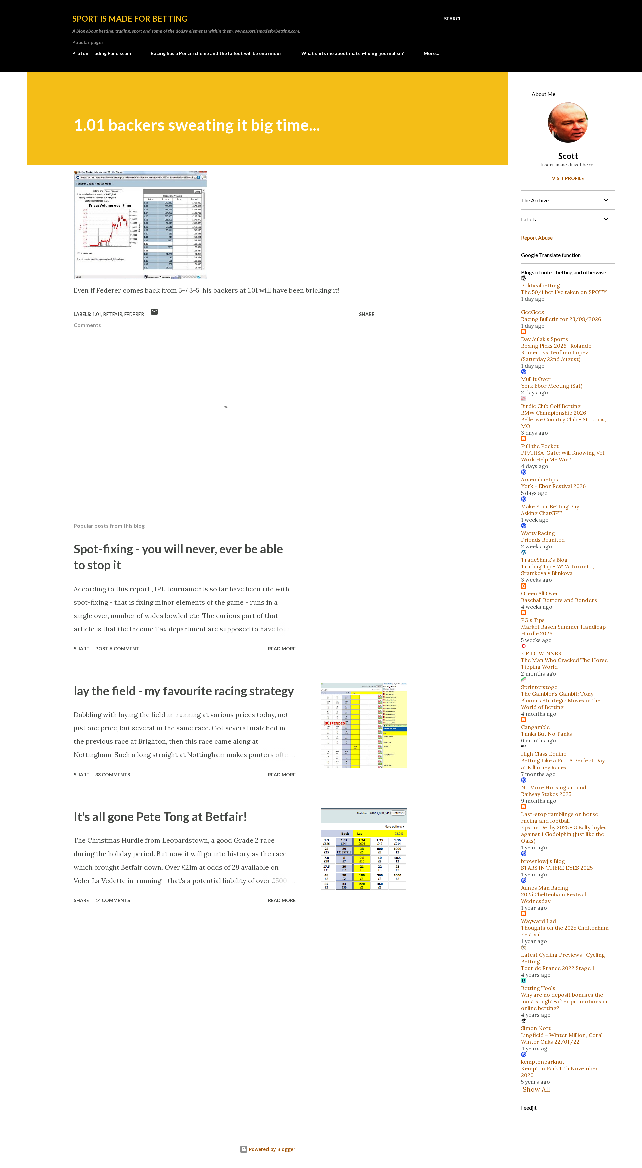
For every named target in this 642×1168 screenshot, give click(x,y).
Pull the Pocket (540, 446)
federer (134, 314)
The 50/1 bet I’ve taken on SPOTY (564, 292)
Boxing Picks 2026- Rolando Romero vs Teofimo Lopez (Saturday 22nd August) (556, 352)
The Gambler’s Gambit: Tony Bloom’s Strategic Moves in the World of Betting (560, 700)
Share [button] (366, 314)
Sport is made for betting (129, 18)
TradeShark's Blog (544, 559)
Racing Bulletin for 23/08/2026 (561, 319)
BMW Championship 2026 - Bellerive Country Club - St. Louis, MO (563, 419)
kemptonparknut (542, 1061)
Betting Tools (538, 988)
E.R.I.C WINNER (541, 653)
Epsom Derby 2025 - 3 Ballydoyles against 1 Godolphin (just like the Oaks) (564, 834)
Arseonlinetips (539, 479)
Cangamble (535, 727)
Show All (536, 1089)
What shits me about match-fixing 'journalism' (352, 53)
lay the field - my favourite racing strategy (184, 690)
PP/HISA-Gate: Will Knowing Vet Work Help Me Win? (563, 456)
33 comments (112, 774)
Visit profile (568, 178)
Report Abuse (537, 237)
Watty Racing (538, 533)
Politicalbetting (540, 285)
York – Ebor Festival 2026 (553, 486)
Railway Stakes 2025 (546, 794)
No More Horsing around (553, 787)
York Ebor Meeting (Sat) (551, 385)
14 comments (112, 900)
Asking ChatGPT (541, 513)
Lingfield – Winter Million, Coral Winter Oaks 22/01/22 (562, 1038)
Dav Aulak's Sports (544, 339)
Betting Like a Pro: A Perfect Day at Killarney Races (563, 764)
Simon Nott (536, 1028)
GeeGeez (532, 312)
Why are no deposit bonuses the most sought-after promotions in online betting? (564, 1001)
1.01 (96, 314)
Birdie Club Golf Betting (551, 405)
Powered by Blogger (271, 1149)
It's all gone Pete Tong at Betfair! (160, 816)
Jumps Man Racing (544, 887)
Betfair (112, 314)
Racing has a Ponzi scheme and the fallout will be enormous (216, 53)
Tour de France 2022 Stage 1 (557, 968)
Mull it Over (536, 379)
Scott (568, 156)
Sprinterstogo (539, 687)
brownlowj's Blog (543, 861)
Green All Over (539, 593)
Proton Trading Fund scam (101, 53)
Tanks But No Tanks (546, 733)
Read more (282, 648)
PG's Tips (533, 620)
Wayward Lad (538, 921)
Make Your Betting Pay (550, 506)
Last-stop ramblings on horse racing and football (559, 817)
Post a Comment (117, 648)
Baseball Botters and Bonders (559, 600)
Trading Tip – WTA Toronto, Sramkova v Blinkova (557, 569)
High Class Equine (543, 753)
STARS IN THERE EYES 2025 (557, 867)
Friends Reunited (543, 539)
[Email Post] (154, 314)
